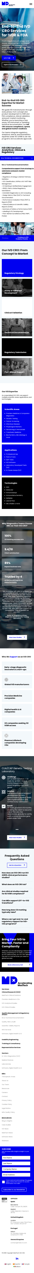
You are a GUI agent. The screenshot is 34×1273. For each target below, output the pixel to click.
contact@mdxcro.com (19, 1243)
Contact (5, 1096)
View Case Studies (15, 637)
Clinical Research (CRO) (11, 992)
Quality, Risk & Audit (9, 1022)
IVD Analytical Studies (9, 1003)
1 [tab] (17, 629)
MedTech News (7, 1133)
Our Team (5, 1084)
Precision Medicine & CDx (11, 999)
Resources (5, 1088)
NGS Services (6, 1030)
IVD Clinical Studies (8, 1007)
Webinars (5, 1141)
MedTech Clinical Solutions (11, 995)
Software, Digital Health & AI (12, 1034)
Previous (5, 238)
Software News (7, 1137)
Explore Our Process (11, 65)
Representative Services (11, 1047)
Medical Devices (7, 1060)
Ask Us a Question (15, 865)
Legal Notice (6, 1108)
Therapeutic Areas (8, 1077)
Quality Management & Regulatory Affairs (15, 1014)
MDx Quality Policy (8, 1112)
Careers (5, 1092)
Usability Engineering (10, 1040)
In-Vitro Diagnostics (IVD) (11, 1056)
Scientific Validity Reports (11, 1026)
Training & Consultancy (11, 1043)
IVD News (5, 1129)
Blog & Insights (7, 1121)
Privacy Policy (7, 1100)
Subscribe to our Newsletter (14, 1190)
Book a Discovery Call (15, 965)
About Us (5, 1081)
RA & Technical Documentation (12, 158)
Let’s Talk (7, 58)
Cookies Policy (7, 1104)
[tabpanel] (17, 575)
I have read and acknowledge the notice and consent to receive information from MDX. (19, 1181)
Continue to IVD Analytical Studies (22, 238)
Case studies (6, 1125)
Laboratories (6, 1064)
